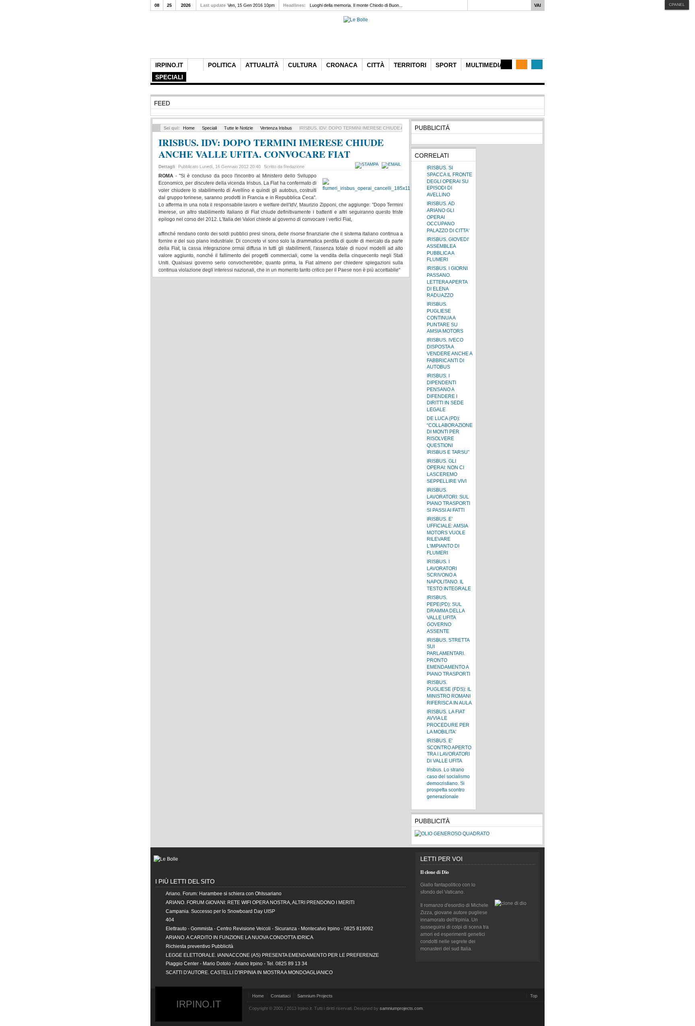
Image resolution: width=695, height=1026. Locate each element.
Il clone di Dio (434, 872)
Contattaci (280, 995)
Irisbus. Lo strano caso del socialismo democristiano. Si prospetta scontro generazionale (448, 783)
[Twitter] (537, 64)
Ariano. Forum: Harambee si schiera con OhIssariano (224, 893)
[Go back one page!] (156, 128)
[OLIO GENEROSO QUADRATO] (452, 833)
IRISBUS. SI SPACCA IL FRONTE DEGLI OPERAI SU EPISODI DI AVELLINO (449, 181)
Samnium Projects (315, 995)
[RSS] (521, 64)
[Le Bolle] (355, 20)
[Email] (392, 164)
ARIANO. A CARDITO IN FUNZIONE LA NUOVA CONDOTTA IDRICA (239, 937)
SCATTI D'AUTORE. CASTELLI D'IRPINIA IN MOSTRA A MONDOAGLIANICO (249, 972)
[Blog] (506, 64)
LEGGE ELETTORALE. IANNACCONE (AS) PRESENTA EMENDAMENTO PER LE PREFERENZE (272, 955)
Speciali (209, 128)
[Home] (195, 65)
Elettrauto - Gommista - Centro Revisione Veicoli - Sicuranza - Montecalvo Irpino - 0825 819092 (269, 928)
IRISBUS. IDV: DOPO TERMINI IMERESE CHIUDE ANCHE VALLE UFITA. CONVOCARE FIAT (271, 148)
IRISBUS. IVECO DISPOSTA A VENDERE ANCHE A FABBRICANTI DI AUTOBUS (449, 353)
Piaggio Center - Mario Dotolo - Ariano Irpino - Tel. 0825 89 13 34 (236, 963)
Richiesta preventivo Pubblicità (199, 946)
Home (189, 128)
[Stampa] (367, 164)
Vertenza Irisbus (276, 128)
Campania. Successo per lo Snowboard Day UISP (220, 911)
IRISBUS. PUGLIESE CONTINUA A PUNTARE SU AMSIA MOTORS (445, 317)
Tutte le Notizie (238, 128)
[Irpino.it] (195, 37)
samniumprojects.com (401, 1008)
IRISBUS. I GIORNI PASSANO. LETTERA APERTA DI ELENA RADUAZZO (447, 282)
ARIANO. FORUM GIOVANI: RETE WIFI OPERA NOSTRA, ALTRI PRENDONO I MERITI (260, 902)
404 (170, 920)
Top (533, 995)
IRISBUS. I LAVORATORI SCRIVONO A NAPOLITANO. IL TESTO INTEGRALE (449, 575)
